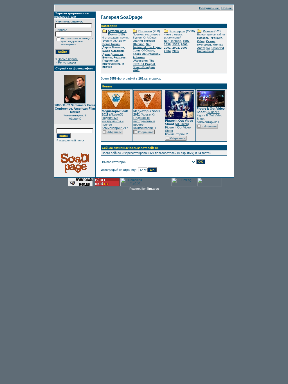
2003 (184, 47)
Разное (208, 31)
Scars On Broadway (146, 53)
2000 (184, 44)
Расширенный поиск (70, 140)
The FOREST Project (144, 62)
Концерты (177, 31)
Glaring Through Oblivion (144, 42)
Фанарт (216, 37)
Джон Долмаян (112, 54)
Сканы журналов (206, 43)
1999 (175, 44)
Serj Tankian (172, 40)
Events (107, 57)
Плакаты (203, 37)
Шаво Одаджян (113, 50)
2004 (167, 51)
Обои (200, 41)
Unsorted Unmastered (210, 49)
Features (120, 57)
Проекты (145, 31)
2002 (175, 47)
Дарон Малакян (113, 47)
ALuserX (116, 114)
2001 (167, 47)
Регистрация (67, 62)
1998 (167, 44)
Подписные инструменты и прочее (113, 63)
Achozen (139, 57)
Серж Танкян (111, 44)
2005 (175, 51)
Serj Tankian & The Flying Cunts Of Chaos (147, 47)
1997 (186, 40)
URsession (140, 60)
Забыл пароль (68, 59)
